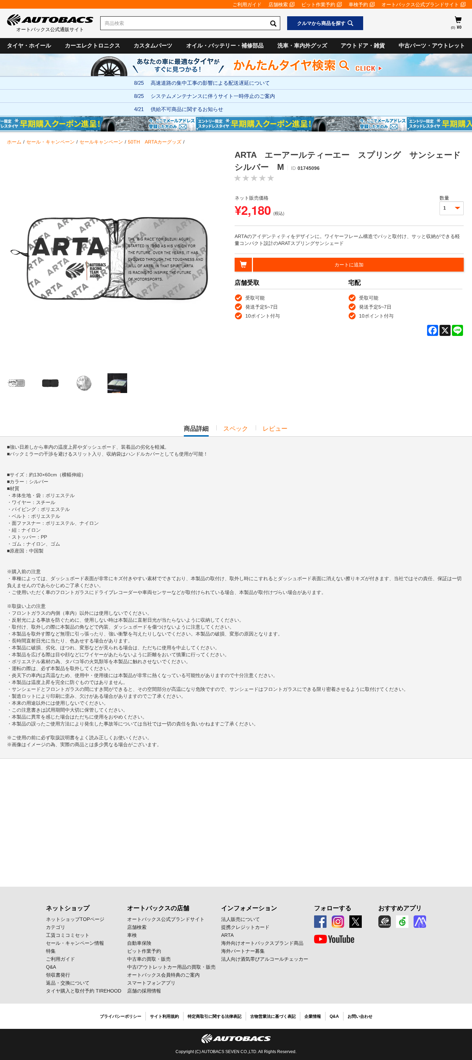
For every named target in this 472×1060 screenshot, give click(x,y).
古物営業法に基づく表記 (273, 1016)
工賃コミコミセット (67, 935)
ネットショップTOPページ (75, 919)
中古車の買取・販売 (149, 959)
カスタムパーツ (153, 45)
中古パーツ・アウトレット (432, 45)
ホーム (14, 142)
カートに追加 (349, 264)
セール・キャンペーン (50, 142)
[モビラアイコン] (420, 921)
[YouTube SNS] (334, 939)
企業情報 (312, 1016)
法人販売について (240, 919)
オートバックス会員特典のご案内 (163, 975)
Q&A (51, 967)
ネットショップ (67, 908)
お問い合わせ (360, 1016)
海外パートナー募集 (243, 951)
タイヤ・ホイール (29, 45)
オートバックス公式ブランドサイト (420, 4)
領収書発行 (58, 975)
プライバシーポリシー (120, 1016)
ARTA (227, 935)
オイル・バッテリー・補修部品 (225, 45)
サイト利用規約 (164, 1016)
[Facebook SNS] (320, 921)
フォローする (332, 908)
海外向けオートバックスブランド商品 (262, 943)
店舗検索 (278, 4)
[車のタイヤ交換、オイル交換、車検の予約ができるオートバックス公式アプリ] (384, 921)
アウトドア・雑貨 (363, 45)
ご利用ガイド (247, 4)
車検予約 (358, 4)
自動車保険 (139, 943)
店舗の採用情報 (144, 991)
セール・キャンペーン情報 (75, 943)
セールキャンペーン (101, 142)
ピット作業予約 (318, 4)
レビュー (275, 428)
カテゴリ (55, 927)
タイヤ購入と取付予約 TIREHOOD (83, 991)
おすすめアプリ (400, 908)
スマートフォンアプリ (151, 983)
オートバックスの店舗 (158, 908)
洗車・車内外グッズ (302, 45)
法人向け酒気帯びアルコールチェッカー (264, 959)
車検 (132, 935)
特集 (51, 951)
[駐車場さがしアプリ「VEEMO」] (402, 921)
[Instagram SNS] (338, 921)
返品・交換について (67, 983)
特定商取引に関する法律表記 (215, 1016)
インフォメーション (249, 908)
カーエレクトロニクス (92, 45)
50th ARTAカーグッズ (154, 142)
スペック (235, 428)
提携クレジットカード (245, 927)
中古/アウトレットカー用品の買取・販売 (171, 967)
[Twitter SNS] (355, 921)
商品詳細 (196, 431)
